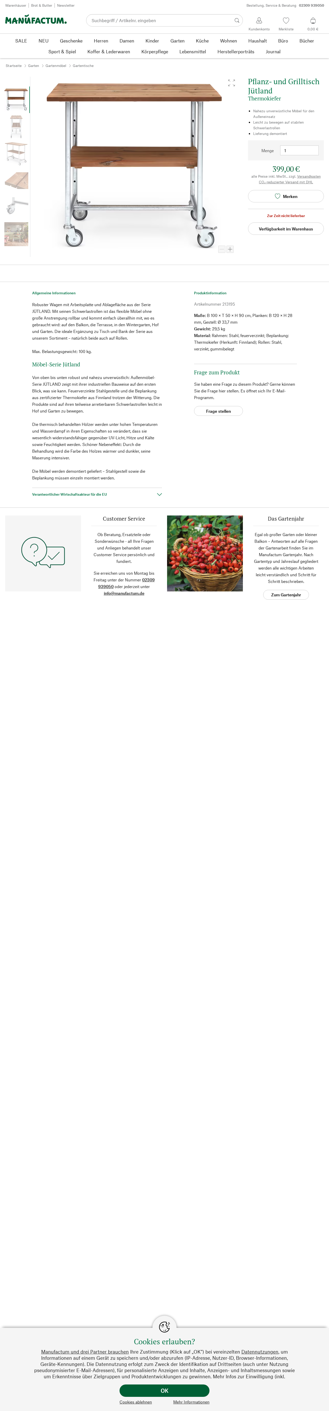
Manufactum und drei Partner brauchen (85, 1352)
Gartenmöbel (55, 65)
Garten (33, 65)
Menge (267, 150)
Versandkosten (309, 176)
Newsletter (66, 5)
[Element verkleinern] (221, 249)
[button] (231, 83)
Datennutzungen (259, 1352)
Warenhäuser (15, 5)
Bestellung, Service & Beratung (285, 5)
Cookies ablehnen (136, 1401)
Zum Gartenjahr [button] (286, 594)
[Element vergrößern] (230, 249)
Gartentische (83, 65)
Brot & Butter (41, 5)
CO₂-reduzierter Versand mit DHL (286, 182)
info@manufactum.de (124, 593)
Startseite (14, 65)
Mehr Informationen (191, 1401)
